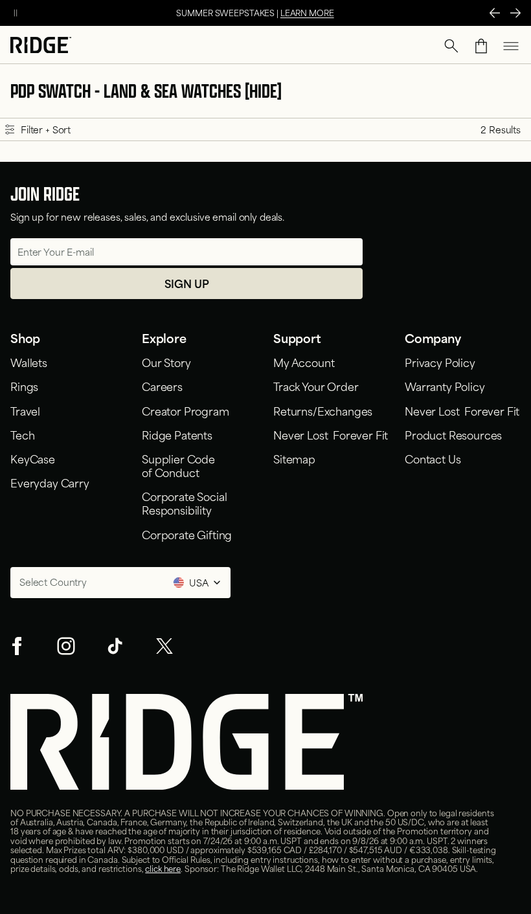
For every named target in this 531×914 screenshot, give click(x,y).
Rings (24, 385)
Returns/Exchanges (322, 410)
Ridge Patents (177, 434)
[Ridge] (40, 46)
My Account (303, 361)
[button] (451, 46)
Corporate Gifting (187, 534)
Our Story (166, 361)
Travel (25, 410)
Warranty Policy (445, 385)
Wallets (28, 361)
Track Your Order (315, 385)
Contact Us (432, 458)
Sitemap (294, 458)
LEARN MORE (307, 12)
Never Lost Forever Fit (330, 434)
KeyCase (32, 458)
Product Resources (453, 434)
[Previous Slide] (495, 13)
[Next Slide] (515, 13)
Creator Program (185, 410)
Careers (162, 385)
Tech (22, 434)
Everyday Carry (49, 482)
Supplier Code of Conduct (178, 465)
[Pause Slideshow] (15, 13)
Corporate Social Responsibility (184, 502)
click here (163, 868)
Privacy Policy (440, 361)
